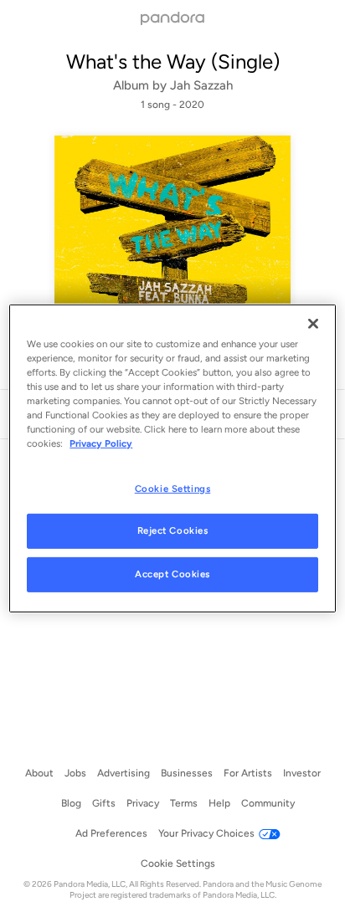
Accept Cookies (172, 574)
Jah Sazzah (201, 85)
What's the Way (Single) (173, 61)
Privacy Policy (101, 443)
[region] (172, 458)
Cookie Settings (173, 488)
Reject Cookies (173, 530)
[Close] (313, 323)
